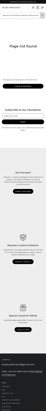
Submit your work (23, 191)
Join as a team (23, 330)
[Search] (42, 15)
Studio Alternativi (11, 7)
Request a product (23, 262)
